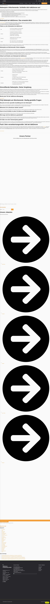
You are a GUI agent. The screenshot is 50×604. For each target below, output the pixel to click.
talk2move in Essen (5, 578)
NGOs (2, 541)
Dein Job (30, 3)
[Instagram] (4, 581)
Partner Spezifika (4, 542)
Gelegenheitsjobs (4, 533)
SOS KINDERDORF (4, 546)
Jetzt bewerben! (2, 18)
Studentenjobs (3, 547)
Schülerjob (40, 567)
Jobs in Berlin (40, 569)
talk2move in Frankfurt (5, 577)
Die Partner (26, 3)
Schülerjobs (3, 544)
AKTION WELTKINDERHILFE (17, 572)
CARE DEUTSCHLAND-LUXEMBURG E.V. (19, 570)
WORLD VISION (15, 571)
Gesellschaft (3, 534)
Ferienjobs (3, 532)
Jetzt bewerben (3, 207)
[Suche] (12, 209)
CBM (2, 530)
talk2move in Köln (5, 580)
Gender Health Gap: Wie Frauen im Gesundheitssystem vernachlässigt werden (12, 556)
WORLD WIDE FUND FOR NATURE (18, 569)
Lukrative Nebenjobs (2, 22)
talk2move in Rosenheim (6, 579)
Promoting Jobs (4, 543)
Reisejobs (44, 126)
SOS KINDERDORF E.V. (16, 568)
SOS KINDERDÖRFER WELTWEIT (18, 567)
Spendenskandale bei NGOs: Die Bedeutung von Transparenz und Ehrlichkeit (12, 555)
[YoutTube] (5, 581)
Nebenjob (3, 540)
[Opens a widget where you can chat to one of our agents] (47, 603)
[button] (44, 3)
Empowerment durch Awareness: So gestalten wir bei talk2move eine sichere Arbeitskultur (13, 557)
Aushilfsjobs (3, 529)
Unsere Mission (21, 3)
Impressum (42, 601)
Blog (39, 3)
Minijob (3, 538)
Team (37, 3)
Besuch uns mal (3, 526)
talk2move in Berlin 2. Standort (7, 576)
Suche (1, 209)
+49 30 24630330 (8, 574)
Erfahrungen (33, 3)
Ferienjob (40, 568)
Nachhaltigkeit (3, 539)
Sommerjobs (3, 545)
